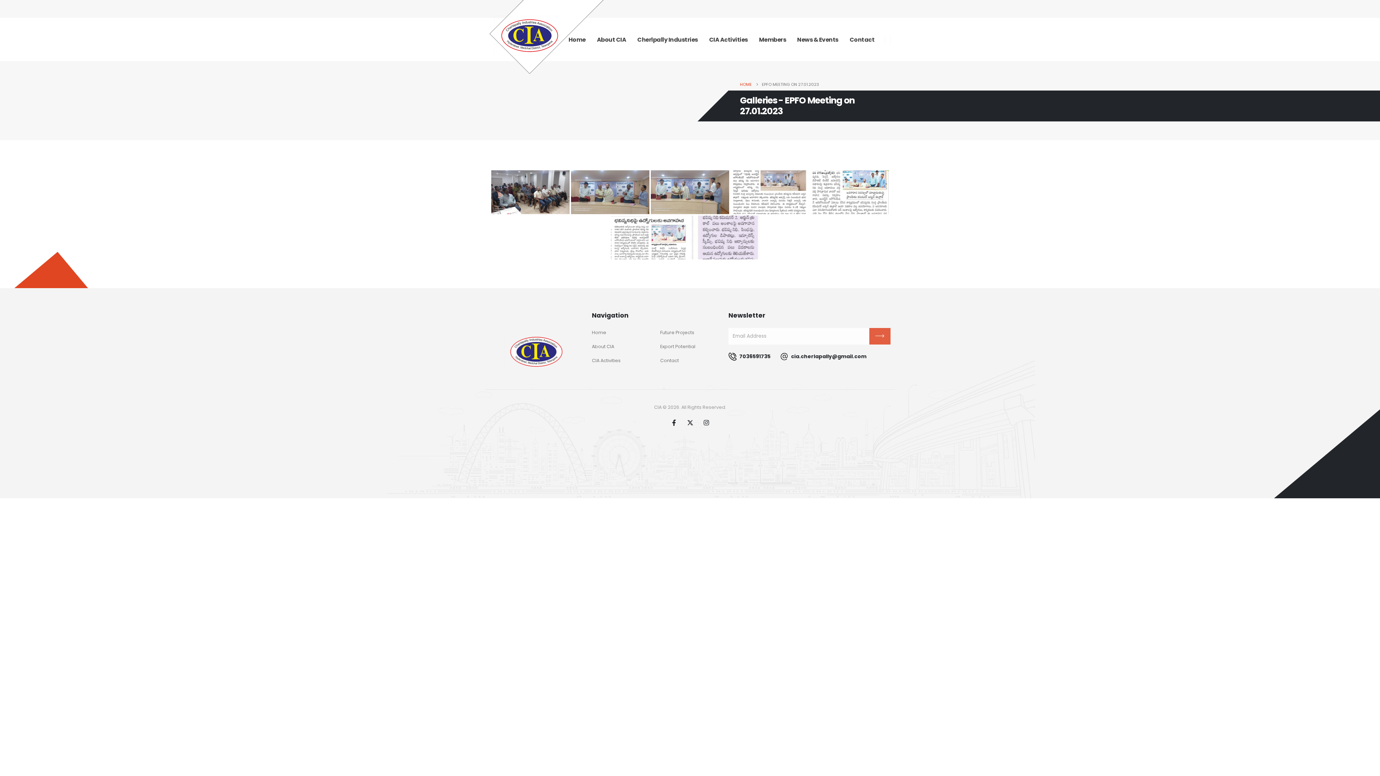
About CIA (611, 40)
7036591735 (754, 356)
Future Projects (677, 332)
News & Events (817, 40)
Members (772, 40)
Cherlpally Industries (667, 40)
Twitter (690, 422)
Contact (862, 40)
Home (599, 332)
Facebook (674, 422)
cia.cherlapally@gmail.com (828, 356)
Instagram (706, 422)
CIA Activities (728, 40)
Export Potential (677, 346)
